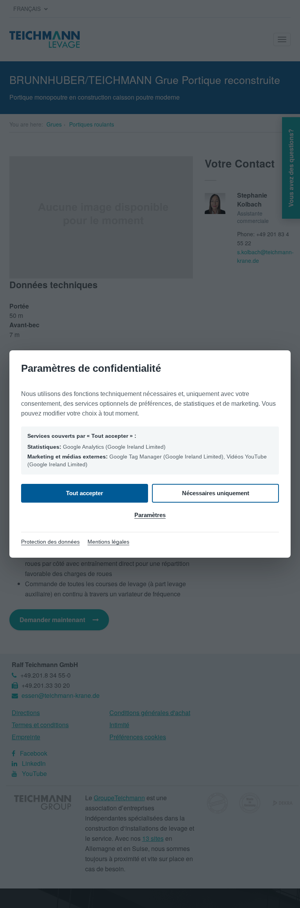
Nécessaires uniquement (215, 493)
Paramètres (150, 515)
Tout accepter (84, 493)
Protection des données (50, 542)
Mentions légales (108, 542)
